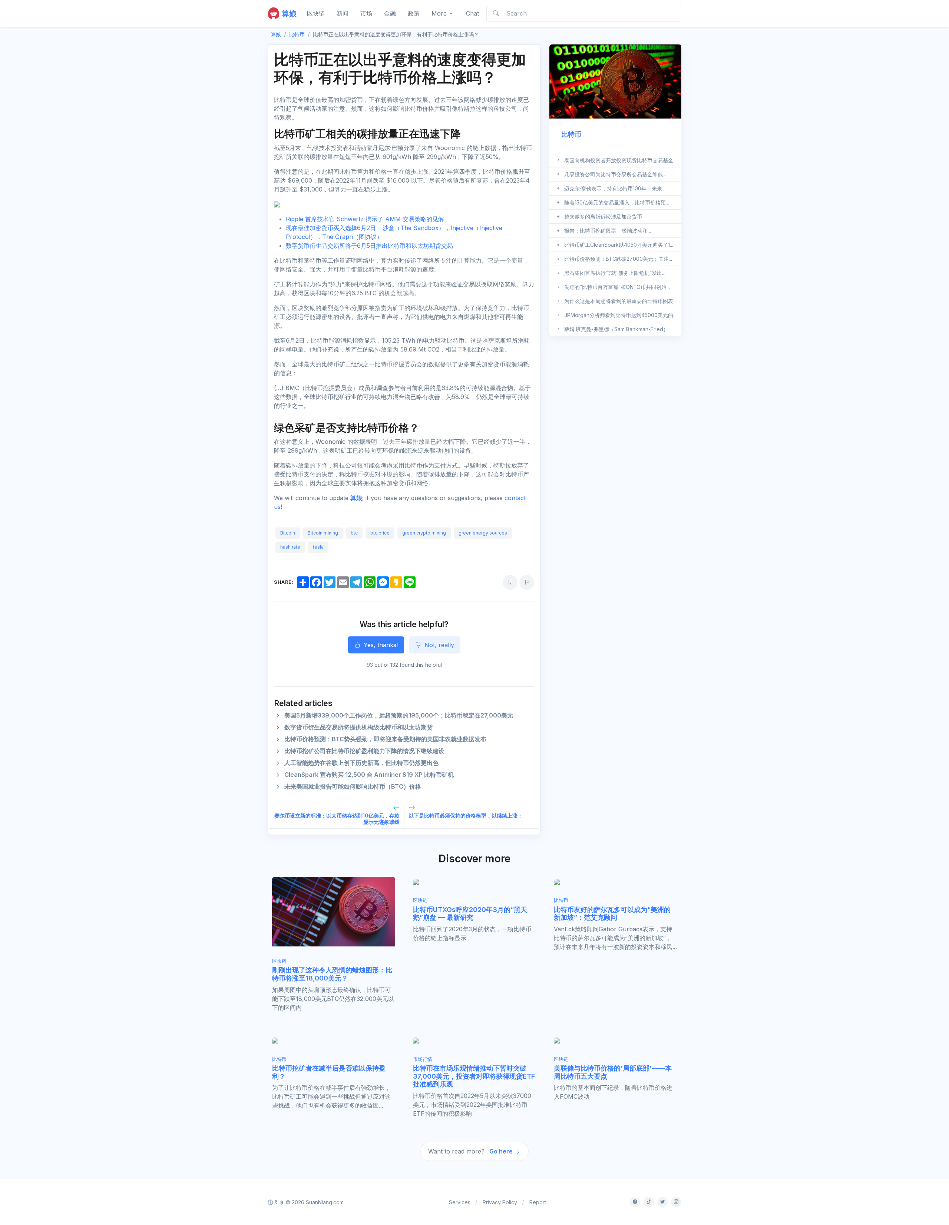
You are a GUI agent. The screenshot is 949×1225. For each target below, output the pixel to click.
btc (354, 533)
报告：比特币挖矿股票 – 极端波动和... (607, 230)
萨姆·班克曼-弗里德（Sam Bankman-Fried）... (618, 329)
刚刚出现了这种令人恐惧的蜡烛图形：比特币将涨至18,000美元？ (332, 974)
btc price (380, 533)
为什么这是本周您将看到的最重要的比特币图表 (618, 301)
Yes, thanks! (380, 645)
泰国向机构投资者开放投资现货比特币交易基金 (618, 160)
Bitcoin (287, 533)
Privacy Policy (500, 1202)
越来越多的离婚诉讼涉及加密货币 (603, 216)
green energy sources (483, 533)
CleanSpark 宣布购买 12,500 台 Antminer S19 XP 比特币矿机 (369, 774)
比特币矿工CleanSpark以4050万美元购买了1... (618, 245)
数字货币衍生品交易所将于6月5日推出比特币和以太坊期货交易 (369, 245)
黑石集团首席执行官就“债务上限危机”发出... (614, 273)
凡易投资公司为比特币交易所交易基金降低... (615, 174)
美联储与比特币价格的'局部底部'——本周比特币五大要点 (613, 1072)
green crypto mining (424, 533)
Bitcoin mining (323, 533)
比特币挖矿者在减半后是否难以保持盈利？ (329, 1072)
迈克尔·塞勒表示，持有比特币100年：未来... (614, 188)
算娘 (356, 498)
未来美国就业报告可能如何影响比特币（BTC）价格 (352, 786)
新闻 (342, 13)
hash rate (290, 547)
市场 (366, 13)
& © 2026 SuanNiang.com (308, 1202)
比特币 (297, 34)
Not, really (438, 645)
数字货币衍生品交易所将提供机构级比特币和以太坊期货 (358, 727)
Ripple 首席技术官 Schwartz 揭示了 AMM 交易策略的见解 (365, 219)
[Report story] (526, 582)
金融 (390, 13)
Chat (472, 13)
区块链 (316, 13)
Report (537, 1202)
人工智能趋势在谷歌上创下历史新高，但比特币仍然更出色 (361, 762)
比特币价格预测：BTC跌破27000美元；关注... (618, 259)
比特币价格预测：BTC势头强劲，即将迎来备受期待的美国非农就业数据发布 (385, 739)
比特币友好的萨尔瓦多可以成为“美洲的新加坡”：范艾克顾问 (612, 914)
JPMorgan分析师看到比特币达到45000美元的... (620, 315)
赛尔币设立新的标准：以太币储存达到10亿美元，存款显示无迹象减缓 (337, 818)
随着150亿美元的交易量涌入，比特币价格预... (616, 202)
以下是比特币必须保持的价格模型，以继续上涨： (466, 815)
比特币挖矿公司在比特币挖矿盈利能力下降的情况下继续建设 (364, 751)
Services (459, 1202)
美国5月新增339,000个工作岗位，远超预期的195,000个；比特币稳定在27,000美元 (398, 715)
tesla (318, 547)
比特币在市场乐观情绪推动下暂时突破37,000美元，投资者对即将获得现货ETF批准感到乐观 (474, 1076)
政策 (414, 13)
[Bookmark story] (510, 582)
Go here (501, 1151)
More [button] (439, 13)
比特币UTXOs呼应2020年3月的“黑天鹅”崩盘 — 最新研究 (470, 914)
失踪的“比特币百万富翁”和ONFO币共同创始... (617, 287)
